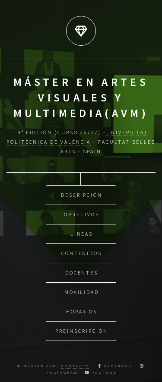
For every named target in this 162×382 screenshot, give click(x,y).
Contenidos (81, 253)
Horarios (81, 311)
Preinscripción (81, 331)
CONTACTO (75, 365)
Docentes (81, 272)
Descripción (81, 195)
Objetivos (81, 214)
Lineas (81, 233)
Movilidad (81, 292)
